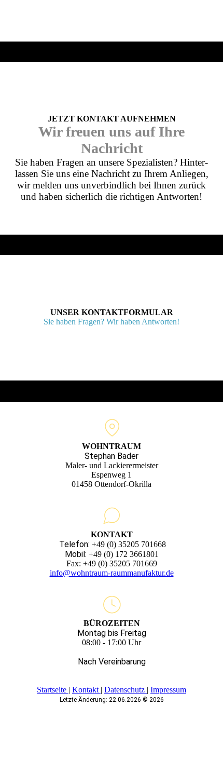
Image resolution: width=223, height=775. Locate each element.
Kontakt (86, 689)
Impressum (168, 689)
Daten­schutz (125, 689)
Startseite (52, 689)
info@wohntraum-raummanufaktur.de (112, 572)
